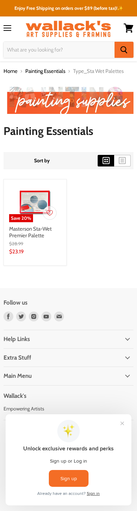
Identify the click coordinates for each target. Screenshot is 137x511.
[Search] (124, 50)
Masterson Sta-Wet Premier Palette (30, 232)
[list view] (122, 160)
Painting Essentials (45, 71)
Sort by (42, 160)
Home (11, 71)
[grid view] (106, 160)
